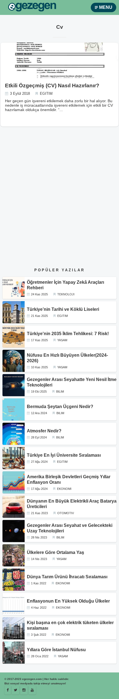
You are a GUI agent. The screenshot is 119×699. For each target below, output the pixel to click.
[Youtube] (32, 690)
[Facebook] (7, 690)
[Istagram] (24, 690)
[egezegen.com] (32, 7)
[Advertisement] (59, 202)
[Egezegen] (15, 690)
